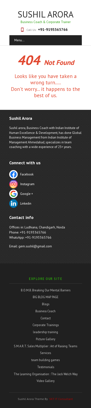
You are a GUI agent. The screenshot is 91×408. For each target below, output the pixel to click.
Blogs (45, 304)
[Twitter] (45, 185)
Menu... (19, 40)
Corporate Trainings (46, 325)
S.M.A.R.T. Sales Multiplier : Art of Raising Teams (45, 346)
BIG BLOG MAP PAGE (45, 297)
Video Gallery (46, 381)
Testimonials (45, 367)
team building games (45, 360)
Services (45, 353)
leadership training (45, 332)
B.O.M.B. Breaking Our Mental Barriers (45, 290)
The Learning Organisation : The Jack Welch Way (46, 374)
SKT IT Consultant (61, 399)
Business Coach (45, 311)
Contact (46, 318)
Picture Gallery (45, 339)
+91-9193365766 (53, 29)
